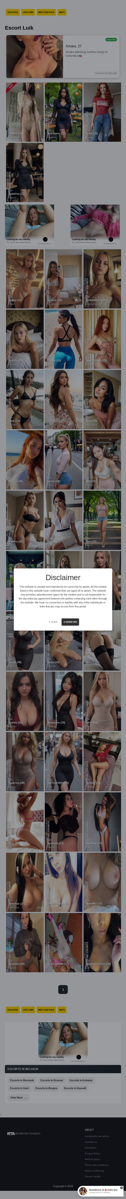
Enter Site (71, 622)
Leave (54, 622)
